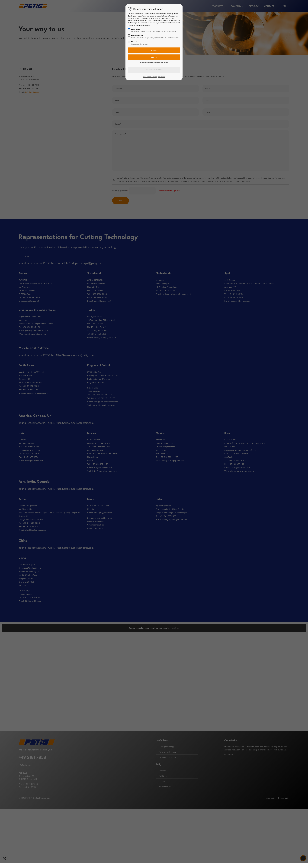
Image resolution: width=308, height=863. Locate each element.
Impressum (161, 77)
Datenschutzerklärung (150, 77)
